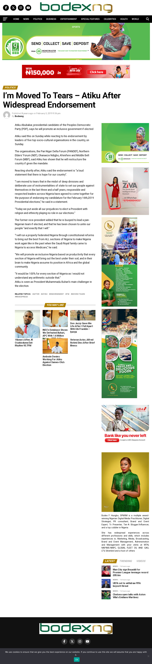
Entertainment (68, 19)
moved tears (78, 294)
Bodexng (19, 116)
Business (51, 19)
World (135, 19)
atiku (45, 294)
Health (124, 19)
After (36, 294)
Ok (76, 659)
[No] (148, 656)
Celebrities (110, 19)
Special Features (90, 19)
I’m (67, 294)
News (26, 19)
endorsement (57, 294)
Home (16, 19)
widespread (22, 297)
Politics (37, 19)
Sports (76, 27)
